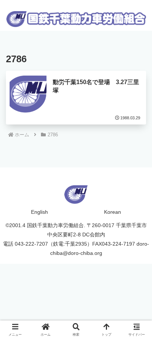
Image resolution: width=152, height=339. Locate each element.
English (39, 212)
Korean (112, 212)
